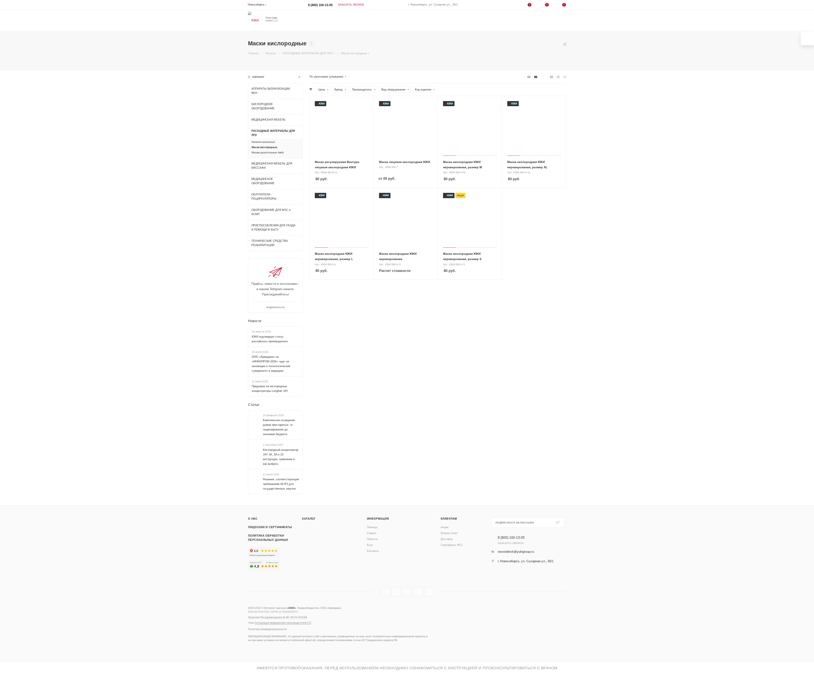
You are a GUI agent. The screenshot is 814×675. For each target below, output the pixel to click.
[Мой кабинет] (512, 5)
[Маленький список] (529, 76)
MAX (407, 591)
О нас (253, 518)
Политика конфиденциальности (267, 629)
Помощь (372, 527)
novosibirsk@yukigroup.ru (516, 551)
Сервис (371, 533)
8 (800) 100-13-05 (320, 5)
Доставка (447, 539)
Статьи (253, 404)
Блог (370, 545)
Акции (444, 527)
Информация (378, 518)
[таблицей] (564, 76)
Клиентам (449, 518)
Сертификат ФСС (452, 545)
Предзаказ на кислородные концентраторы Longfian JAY (270, 388)
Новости (254, 321)
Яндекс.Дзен (428, 591)
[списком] (558, 76)
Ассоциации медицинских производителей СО (283, 622)
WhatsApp (417, 591)
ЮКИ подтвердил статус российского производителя (270, 339)
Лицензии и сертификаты (270, 527)
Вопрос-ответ (449, 533)
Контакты (373, 551)
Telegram (385, 591)
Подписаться (275, 307)
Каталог (309, 518)
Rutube (396, 591)
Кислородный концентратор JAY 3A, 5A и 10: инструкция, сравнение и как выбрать (280, 456)
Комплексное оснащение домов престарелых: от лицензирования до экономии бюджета (279, 427)
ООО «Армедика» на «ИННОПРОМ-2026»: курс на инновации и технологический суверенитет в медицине (271, 363)
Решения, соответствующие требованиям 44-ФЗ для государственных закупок (281, 484)
